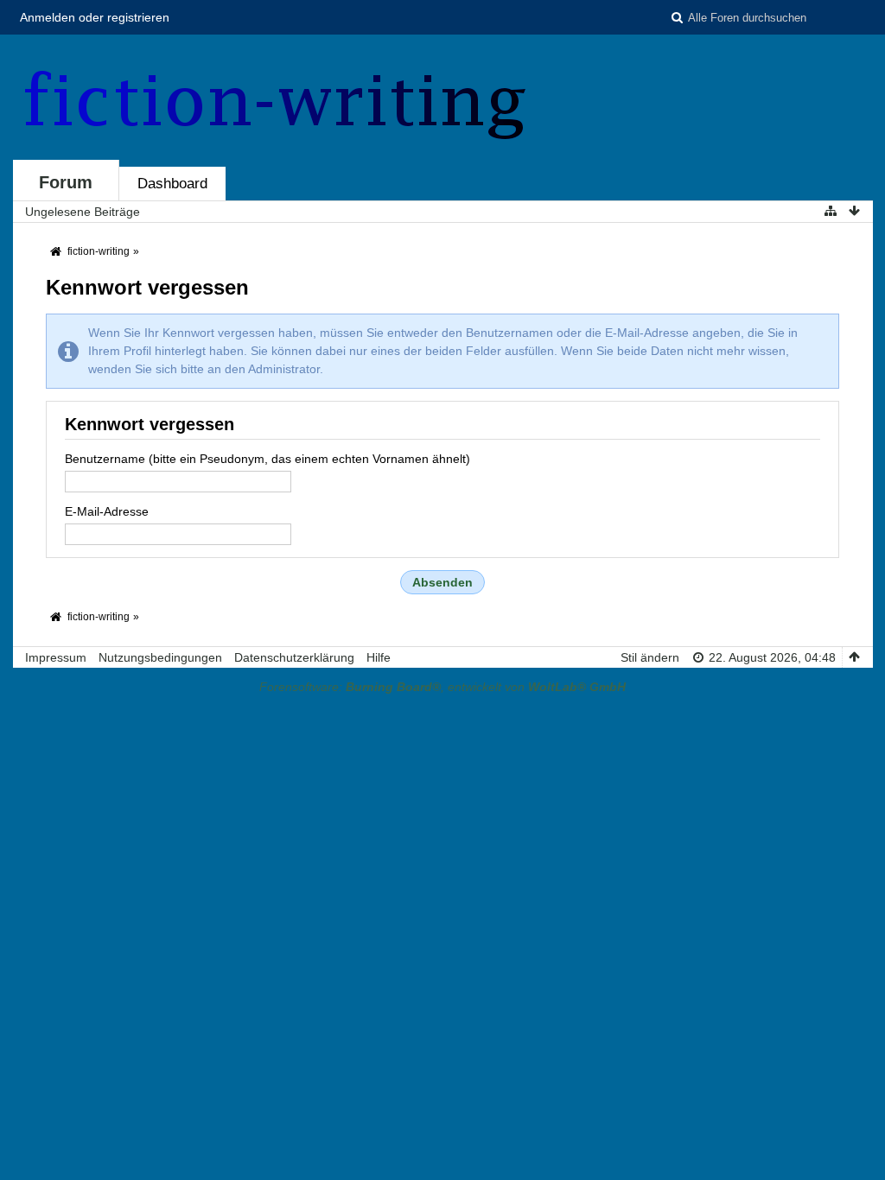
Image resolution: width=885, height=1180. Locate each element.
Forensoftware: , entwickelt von (442, 687)
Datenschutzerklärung (294, 657)
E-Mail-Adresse (107, 511)
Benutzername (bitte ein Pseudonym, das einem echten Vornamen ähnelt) (267, 459)
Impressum (55, 657)
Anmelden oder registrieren (94, 17)
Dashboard (172, 183)
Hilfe (378, 657)
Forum (65, 182)
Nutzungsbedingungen (160, 657)
